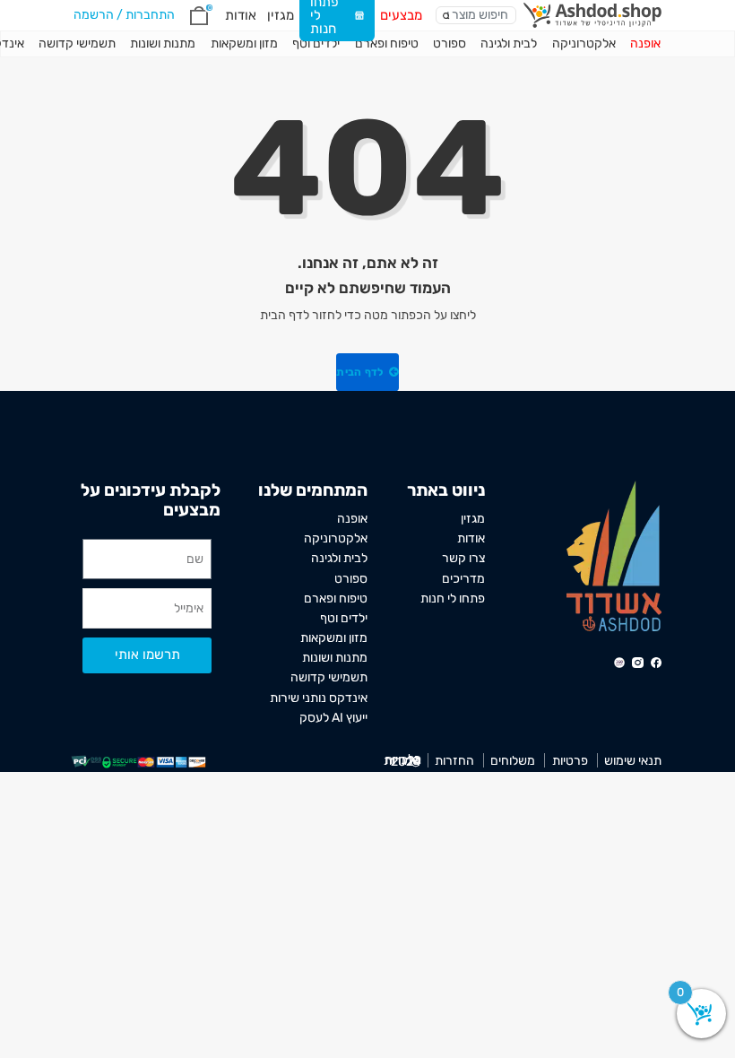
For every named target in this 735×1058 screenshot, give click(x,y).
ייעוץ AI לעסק (333, 717)
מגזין (280, 15)
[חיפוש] (446, 16)
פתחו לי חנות (452, 598)
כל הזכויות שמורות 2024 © (402, 760)
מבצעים (401, 15)
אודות (240, 15)
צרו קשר (463, 558)
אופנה (645, 43)
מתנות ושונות (162, 43)
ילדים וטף (316, 43)
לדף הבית (361, 372)
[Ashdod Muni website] (614, 554)
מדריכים (463, 578)
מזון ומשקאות (244, 43)
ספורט (449, 43)
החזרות (454, 760)
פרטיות (569, 760)
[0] (199, 15)
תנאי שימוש (633, 760)
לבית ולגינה (508, 43)
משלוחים (512, 760)
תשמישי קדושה (77, 43)
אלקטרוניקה (584, 43)
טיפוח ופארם (387, 43)
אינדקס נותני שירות (319, 697)
